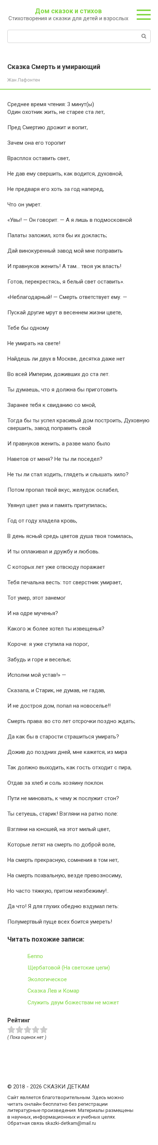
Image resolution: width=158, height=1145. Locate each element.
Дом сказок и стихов (68, 11)
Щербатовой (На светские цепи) (69, 967)
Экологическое (47, 979)
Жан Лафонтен (23, 80)
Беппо (35, 956)
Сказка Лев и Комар (53, 990)
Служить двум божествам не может (73, 1002)
